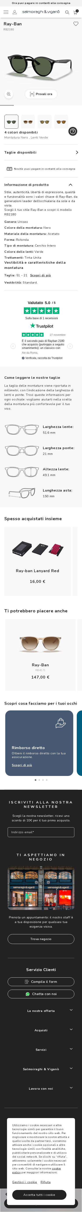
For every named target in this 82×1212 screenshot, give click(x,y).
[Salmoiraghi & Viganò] (41, 12)
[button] (75, 12)
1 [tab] (35, 780)
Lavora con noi (41, 1089)
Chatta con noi (44, 994)
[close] (76, 23)
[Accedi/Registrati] (14, 13)
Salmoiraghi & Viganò (41, 1069)
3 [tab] (43, 780)
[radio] (11, 122)
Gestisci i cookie (24, 1182)
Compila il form (44, 981)
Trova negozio (41, 939)
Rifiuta (46, 1182)
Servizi (41, 1050)
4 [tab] (46, 780)
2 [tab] (39, 780)
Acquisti (41, 1030)
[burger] (5, 12)
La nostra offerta (41, 1011)
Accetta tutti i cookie (39, 1195)
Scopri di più (40, 275)
